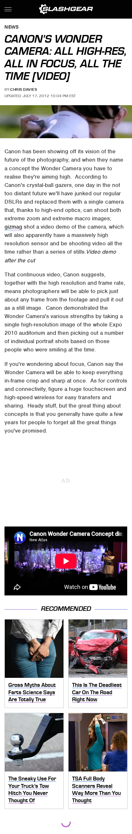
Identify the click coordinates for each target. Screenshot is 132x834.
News (11, 27)
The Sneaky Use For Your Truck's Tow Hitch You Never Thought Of (32, 789)
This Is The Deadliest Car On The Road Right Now (97, 692)
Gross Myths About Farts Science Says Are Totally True (32, 692)
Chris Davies (23, 89)
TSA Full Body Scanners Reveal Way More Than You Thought (96, 789)
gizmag (13, 226)
